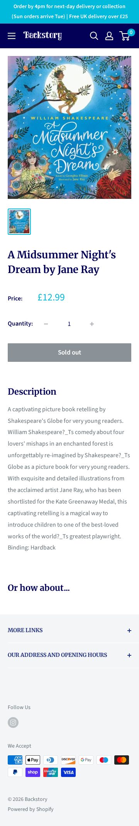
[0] (125, 36)
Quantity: (20, 323)
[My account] (109, 36)
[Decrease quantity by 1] (46, 324)
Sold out (69, 352)
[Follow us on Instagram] (13, 722)
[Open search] (94, 36)
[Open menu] (11, 36)
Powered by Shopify (31, 809)
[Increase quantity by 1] (92, 324)
